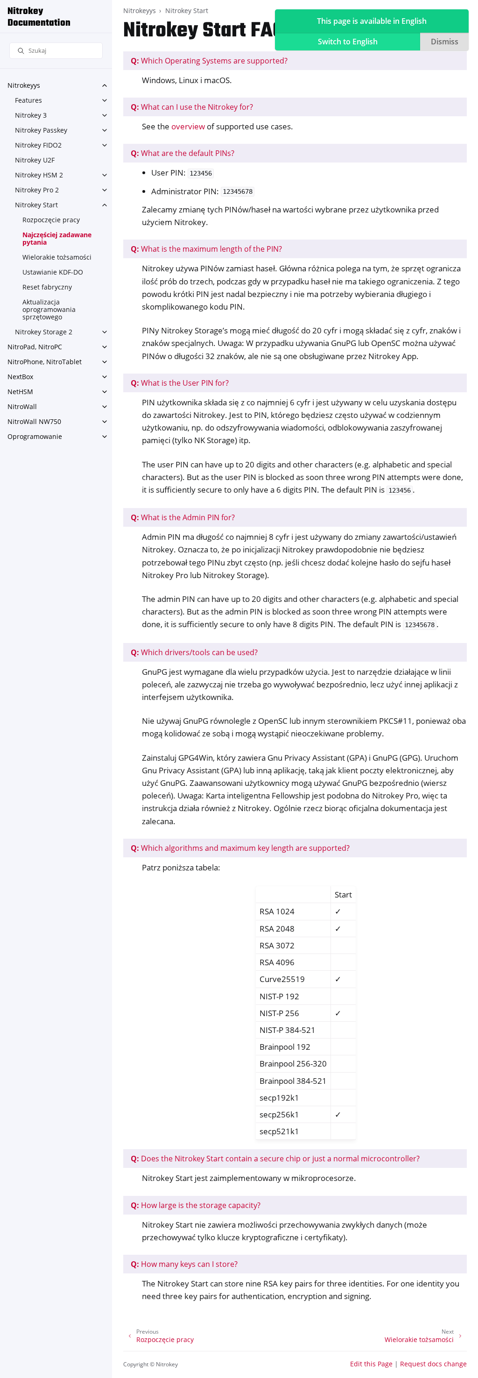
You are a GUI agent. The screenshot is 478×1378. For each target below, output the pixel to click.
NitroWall (22, 406)
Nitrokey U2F (35, 159)
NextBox (20, 376)
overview (188, 126)
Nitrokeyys (23, 85)
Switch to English (348, 41)
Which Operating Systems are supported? (209, 61)
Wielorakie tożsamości (56, 257)
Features (28, 100)
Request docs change (433, 1363)
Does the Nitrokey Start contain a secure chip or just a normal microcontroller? (275, 1158)
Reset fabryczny (47, 287)
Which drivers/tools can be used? (194, 652)
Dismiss (444, 41)
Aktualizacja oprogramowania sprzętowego (49, 309)
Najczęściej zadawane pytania (56, 238)
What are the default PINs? (182, 153)
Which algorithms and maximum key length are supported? (240, 848)
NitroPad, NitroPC (34, 346)
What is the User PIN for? (180, 383)
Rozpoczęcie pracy (51, 219)
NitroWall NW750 (34, 421)
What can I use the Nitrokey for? (192, 107)
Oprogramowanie (34, 436)
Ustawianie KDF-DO (52, 272)
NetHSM (20, 391)
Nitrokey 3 (31, 115)
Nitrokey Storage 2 (43, 331)
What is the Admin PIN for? (183, 517)
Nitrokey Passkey (41, 130)
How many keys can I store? (184, 1264)
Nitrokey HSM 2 (39, 174)
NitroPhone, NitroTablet (44, 361)
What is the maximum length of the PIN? (206, 249)
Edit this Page (371, 1363)
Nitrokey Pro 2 (37, 189)
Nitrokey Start (36, 204)
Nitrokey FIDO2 (38, 145)
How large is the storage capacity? (195, 1205)
